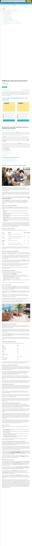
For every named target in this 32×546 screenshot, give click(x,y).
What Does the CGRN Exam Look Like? (7, 17)
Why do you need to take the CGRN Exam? (8, 18)
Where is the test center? (6, 15)
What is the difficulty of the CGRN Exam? (8, 19)
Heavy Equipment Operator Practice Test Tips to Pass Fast (9, 160)
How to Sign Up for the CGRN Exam (7, 14)
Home (1, 5)
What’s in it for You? (5, 21)
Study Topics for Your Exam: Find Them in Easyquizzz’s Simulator (10, 10)
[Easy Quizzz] (16, 3)
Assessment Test (10, 5)
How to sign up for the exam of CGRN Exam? (8, 13)
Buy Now (9, 86)
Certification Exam (5, 5)
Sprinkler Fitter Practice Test (6, 151)
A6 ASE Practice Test (5, 154)
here (12, 253)
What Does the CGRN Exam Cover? (7, 12)
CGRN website (14, 273)
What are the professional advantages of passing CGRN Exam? (11, 20)
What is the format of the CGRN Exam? (7, 16)
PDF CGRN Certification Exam (21, 452)
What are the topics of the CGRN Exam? (7, 11)
